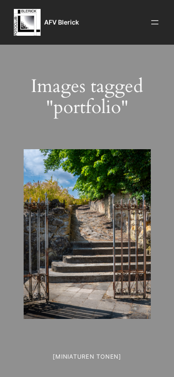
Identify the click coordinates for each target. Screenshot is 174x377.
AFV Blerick (61, 22)
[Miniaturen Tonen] (87, 356)
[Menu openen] (154, 22)
